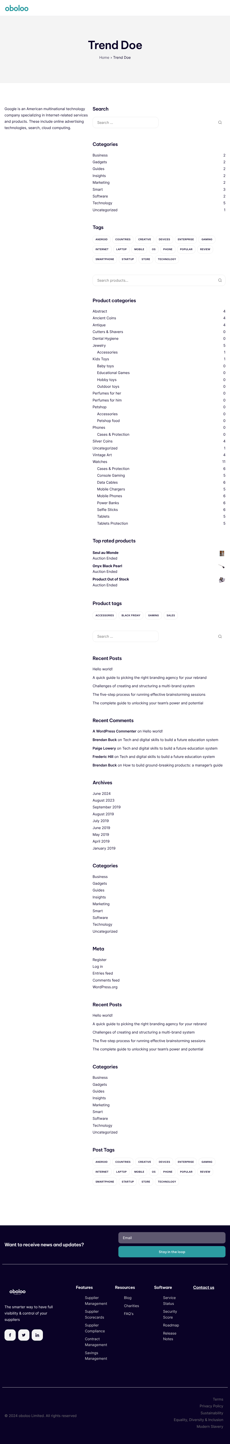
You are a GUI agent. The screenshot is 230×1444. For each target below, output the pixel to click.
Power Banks (108, 503)
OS (154, 249)
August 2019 (103, 814)
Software (100, 196)
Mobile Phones (109, 496)
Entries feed (103, 973)
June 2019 (101, 827)
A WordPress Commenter (114, 731)
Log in (98, 966)
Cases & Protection (113, 434)
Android (101, 239)
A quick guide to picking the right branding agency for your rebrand (150, 677)
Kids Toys (101, 359)
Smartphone (104, 259)
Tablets (103, 516)
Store (146, 259)
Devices (164, 239)
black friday (131, 615)
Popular (186, 249)
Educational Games (113, 372)
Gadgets (100, 162)
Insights (99, 175)
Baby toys (105, 366)
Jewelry (99, 345)
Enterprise (186, 239)
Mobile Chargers (111, 489)
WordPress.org (105, 987)
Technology (102, 203)
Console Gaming (111, 475)
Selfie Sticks (107, 509)
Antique (99, 325)
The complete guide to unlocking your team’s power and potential (148, 703)
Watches (100, 461)
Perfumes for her (107, 393)
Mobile (139, 249)
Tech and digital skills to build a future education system (170, 739)
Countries (122, 239)
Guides (98, 168)
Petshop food (108, 420)
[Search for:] (126, 122)
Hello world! (103, 669)
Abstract (100, 311)
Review (205, 249)
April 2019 (101, 841)
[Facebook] (10, 1335)
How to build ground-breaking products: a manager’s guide (173, 765)
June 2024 (102, 793)
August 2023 (103, 800)
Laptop (121, 249)
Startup (128, 259)
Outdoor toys (108, 386)
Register (99, 959)
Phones (99, 427)
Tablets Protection (112, 523)
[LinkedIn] (37, 1335)
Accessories (107, 352)
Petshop (99, 407)
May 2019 (101, 834)
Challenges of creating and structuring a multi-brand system (144, 686)
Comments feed (106, 980)
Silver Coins (103, 441)
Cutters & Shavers (108, 331)
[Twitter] (23, 1335)
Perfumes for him (107, 400)
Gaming (206, 239)
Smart (98, 189)
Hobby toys (107, 379)
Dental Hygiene (105, 338)
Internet (101, 249)
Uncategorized (105, 210)
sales (171, 615)
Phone (167, 249)
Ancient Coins (104, 318)
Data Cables (107, 482)
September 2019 (107, 807)
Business (100, 155)
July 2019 (101, 820)
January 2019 (104, 848)
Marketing (101, 182)
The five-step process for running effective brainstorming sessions (149, 694)
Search (220, 280)
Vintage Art (102, 455)
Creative (144, 239)
